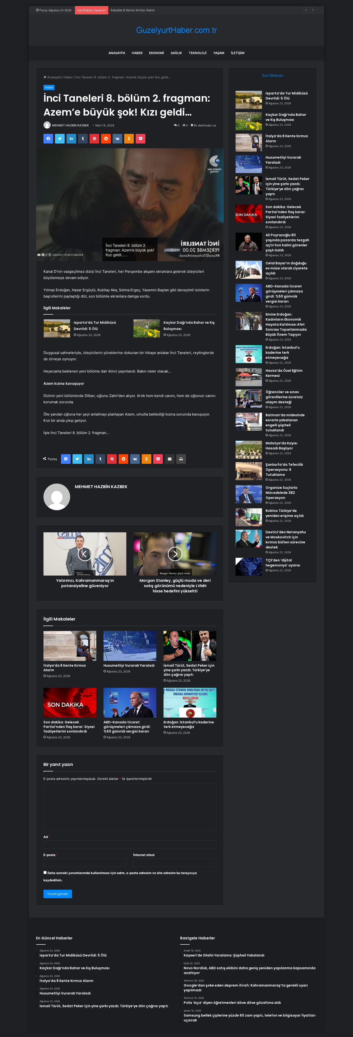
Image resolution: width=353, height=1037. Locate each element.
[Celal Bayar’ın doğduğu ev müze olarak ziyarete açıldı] (249, 270)
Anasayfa (117, 53)
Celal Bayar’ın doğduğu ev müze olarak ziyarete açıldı (287, 268)
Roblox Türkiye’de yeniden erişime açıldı (285, 513)
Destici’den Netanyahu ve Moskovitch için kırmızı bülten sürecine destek (286, 540)
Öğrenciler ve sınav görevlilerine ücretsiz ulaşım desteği (284, 397)
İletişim (237, 53)
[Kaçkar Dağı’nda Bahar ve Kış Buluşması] (147, 328)
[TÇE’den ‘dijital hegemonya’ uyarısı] (249, 567)
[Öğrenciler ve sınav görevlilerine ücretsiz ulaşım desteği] (249, 399)
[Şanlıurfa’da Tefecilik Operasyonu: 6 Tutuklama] (249, 471)
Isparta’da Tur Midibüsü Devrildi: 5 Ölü (287, 96)
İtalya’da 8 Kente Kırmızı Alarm (133, 10)
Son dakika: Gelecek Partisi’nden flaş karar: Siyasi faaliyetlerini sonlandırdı (69, 727)
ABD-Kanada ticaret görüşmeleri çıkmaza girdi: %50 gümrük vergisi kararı (127, 727)
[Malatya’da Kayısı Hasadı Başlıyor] (249, 450)
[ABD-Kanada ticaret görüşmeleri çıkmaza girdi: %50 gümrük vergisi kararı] (129, 703)
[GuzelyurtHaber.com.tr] (176, 30)
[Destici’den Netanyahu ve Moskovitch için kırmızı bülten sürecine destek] (249, 539)
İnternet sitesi (144, 855)
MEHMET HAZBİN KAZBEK (70, 125)
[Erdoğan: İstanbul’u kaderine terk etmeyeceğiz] (190, 703)
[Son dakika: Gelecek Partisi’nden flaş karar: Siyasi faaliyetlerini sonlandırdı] (69, 703)
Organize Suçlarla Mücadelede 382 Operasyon (281, 492)
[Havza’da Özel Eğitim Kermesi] (249, 377)
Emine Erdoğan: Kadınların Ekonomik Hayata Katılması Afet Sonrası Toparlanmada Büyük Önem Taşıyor (286, 324)
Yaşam (218, 53)
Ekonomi (156, 53)
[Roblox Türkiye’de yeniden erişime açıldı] (249, 517)
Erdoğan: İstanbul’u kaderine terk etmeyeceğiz (189, 724)
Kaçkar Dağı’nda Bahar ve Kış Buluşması (286, 117)
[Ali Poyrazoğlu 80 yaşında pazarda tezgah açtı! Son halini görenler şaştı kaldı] (249, 242)
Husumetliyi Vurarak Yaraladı (129, 665)
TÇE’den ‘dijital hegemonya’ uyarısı (283, 563)
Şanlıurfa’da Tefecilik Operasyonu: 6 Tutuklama (284, 469)
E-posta (50, 855)
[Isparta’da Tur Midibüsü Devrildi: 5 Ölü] (57, 328)
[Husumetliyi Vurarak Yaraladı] (129, 646)
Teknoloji (198, 53)
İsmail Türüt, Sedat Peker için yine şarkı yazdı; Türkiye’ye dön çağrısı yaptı (189, 670)
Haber (137, 53)
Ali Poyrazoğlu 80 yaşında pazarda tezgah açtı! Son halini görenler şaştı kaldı (287, 243)
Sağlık (176, 53)
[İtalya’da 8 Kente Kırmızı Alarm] (69, 646)
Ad (46, 837)
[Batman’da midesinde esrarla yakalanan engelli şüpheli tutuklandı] (249, 422)
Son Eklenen (272, 75)
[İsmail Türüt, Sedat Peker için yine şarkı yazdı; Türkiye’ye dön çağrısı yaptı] (190, 646)
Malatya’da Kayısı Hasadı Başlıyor (281, 446)
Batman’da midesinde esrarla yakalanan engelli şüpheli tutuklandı (285, 423)
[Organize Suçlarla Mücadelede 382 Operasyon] (249, 494)
